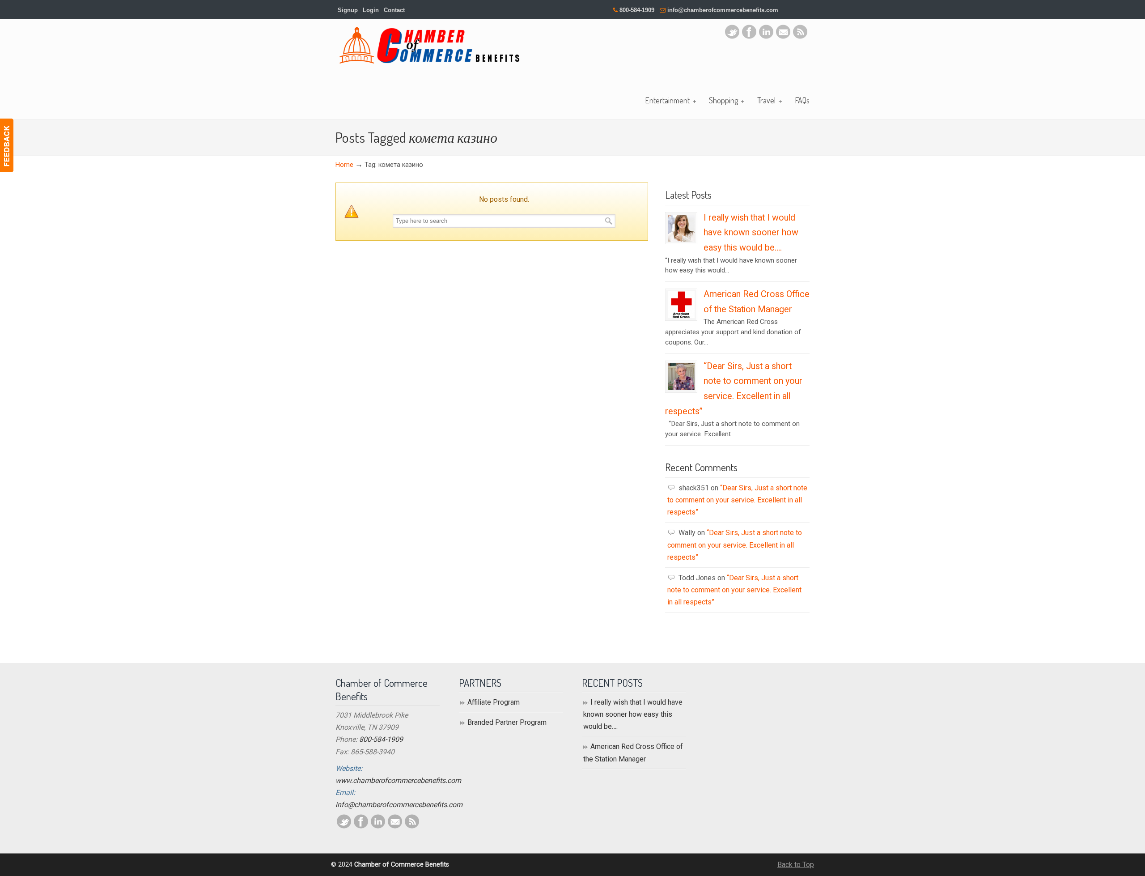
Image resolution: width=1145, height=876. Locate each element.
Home (344, 165)
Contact (394, 10)
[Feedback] (6, 145)
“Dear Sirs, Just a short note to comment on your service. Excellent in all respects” (737, 500)
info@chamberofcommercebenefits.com (722, 10)
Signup (348, 10)
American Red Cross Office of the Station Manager (633, 752)
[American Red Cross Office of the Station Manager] (681, 316)
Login (371, 10)
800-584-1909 (636, 10)
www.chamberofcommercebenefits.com (398, 780)
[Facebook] (749, 36)
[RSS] (800, 36)
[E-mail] (783, 36)
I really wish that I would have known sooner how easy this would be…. (751, 233)
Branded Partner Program (507, 722)
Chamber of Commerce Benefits (429, 45)
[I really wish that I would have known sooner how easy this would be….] (681, 239)
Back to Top (795, 864)
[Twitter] (732, 36)
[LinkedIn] (766, 36)
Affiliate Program (493, 702)
